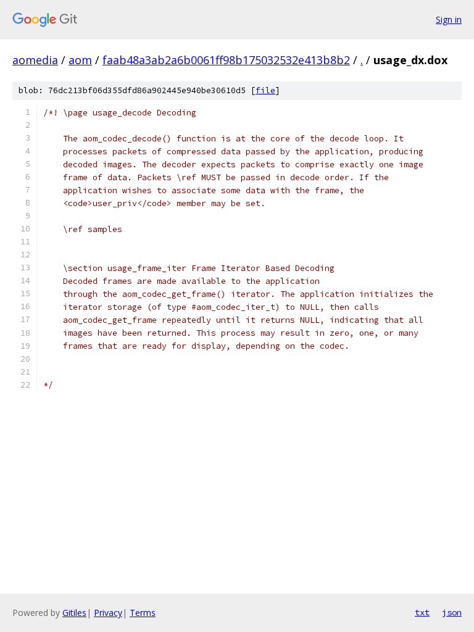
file (265, 90)
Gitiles (74, 612)
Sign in (449, 19)
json (452, 612)
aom (80, 59)
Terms (143, 612)
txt (422, 612)
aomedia (35, 59)
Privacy (108, 612)
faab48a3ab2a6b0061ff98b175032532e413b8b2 (226, 59)
